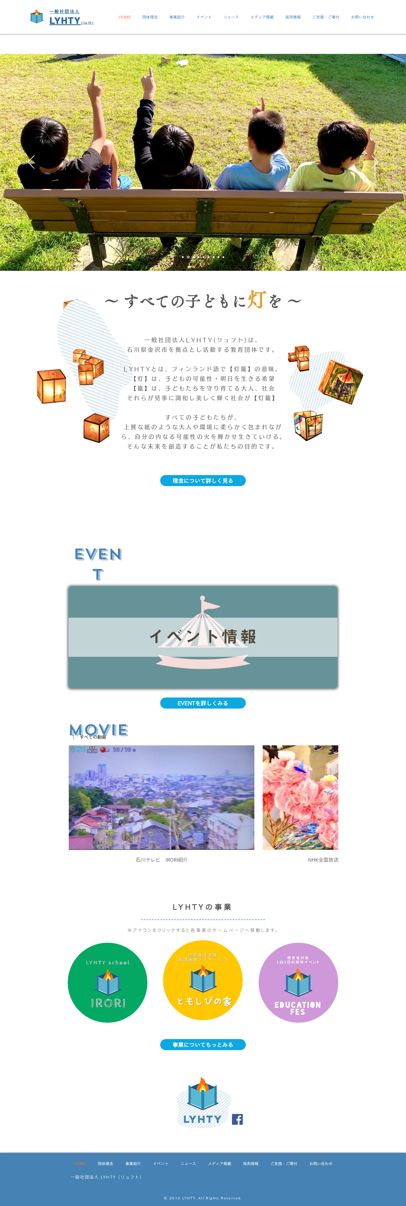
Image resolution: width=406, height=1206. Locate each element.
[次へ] (374, 162)
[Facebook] (237, 1119)
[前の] (31, 162)
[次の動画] (330, 796)
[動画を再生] (161, 797)
